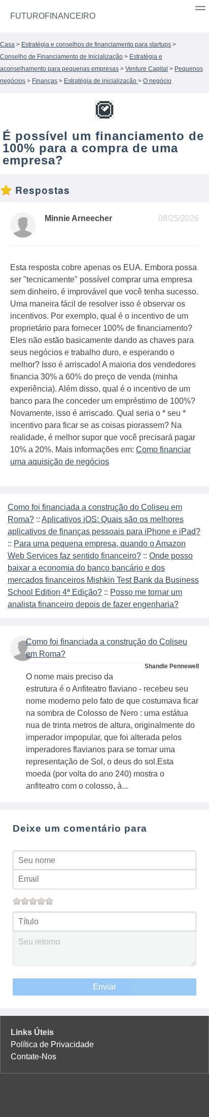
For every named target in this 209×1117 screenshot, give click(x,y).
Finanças (44, 80)
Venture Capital (146, 68)
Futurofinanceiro (52, 16)
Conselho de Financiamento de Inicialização (61, 56)
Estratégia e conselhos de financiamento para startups (96, 44)
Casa (7, 44)
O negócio (157, 80)
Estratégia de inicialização (101, 80)
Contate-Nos (33, 1056)
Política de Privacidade (52, 1044)
